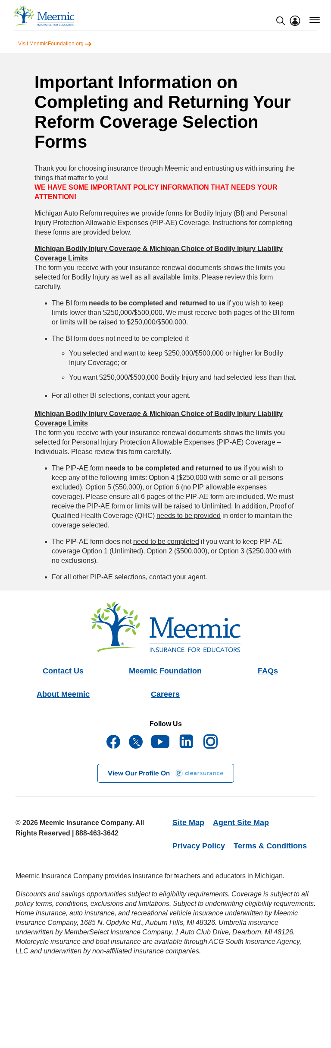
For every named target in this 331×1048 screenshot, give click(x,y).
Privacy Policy (198, 846)
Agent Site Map (241, 822)
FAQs (268, 671)
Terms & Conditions (270, 846)
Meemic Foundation (165, 671)
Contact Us (63, 671)
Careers (165, 694)
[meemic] (44, 16)
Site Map (188, 822)
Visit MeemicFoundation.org (51, 44)
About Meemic (63, 694)
